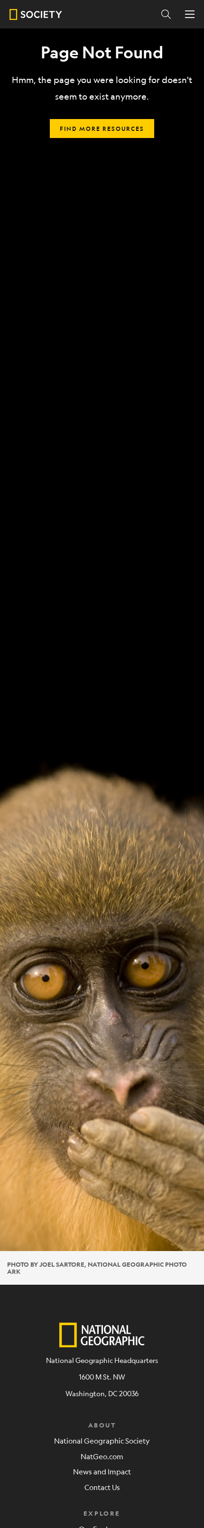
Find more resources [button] (102, 128)
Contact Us (102, 1486)
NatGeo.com (102, 1456)
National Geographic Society (102, 1440)
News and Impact (102, 1471)
